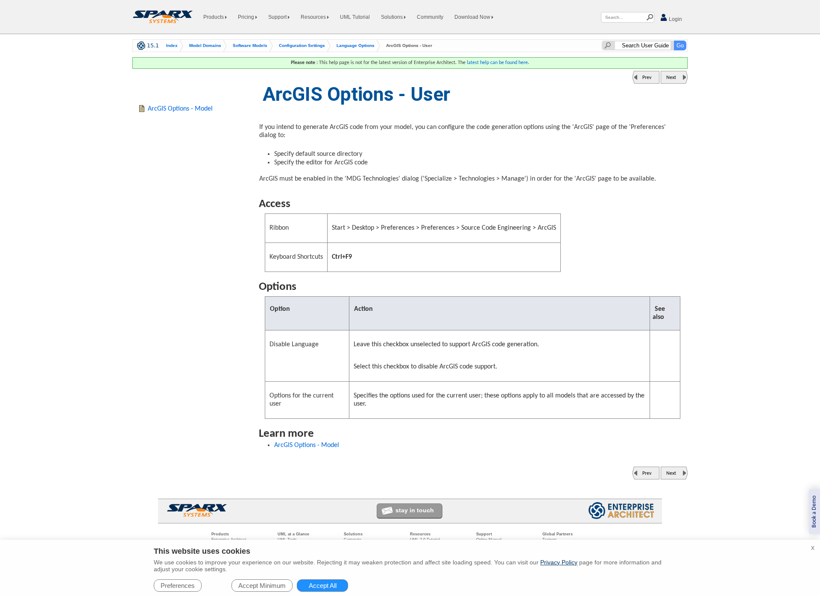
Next (671, 77)
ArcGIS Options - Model (306, 445)
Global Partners (557, 534)
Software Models (250, 45)
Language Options (356, 45)
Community (430, 17)
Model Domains (205, 45)
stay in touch (414, 510)
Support (278, 17)
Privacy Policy (558, 562)
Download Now (473, 17)
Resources (314, 17)
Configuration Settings (302, 45)
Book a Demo (814, 512)
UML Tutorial (355, 17)
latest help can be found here (497, 62)
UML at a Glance (293, 534)
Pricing (246, 17)
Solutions (392, 17)
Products (214, 17)
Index (172, 45)
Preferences (178, 585)
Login (675, 19)
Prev (646, 77)
